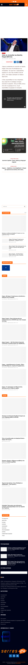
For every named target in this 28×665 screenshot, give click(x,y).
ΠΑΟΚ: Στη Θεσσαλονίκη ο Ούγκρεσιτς (9, 581)
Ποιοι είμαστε (3, 618)
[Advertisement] (14, 24)
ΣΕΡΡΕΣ (3, 531)
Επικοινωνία (3, 624)
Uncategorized (5, 518)
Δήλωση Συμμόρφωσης (5, 622)
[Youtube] (14, 655)
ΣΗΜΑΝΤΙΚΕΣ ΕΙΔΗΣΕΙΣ (7, 533)
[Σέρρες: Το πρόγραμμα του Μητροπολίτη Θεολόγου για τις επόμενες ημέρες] (14, 377)
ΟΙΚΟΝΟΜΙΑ (4, 526)
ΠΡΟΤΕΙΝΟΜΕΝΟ (5, 529)
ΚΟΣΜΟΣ (3, 53)
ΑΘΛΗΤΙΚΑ (4, 520)
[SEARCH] (24, 206)
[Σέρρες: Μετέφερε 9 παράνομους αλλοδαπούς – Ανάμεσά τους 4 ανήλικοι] (5, 241)
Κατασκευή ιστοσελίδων (21, 662)
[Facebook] (10, 655)
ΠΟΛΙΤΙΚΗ (4, 528)
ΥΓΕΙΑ (3, 535)
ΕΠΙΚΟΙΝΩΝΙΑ (18, 663)
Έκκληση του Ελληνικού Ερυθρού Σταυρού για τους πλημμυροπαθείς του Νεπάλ (13, 234)
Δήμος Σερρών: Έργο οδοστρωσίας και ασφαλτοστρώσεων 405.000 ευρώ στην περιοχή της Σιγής (14, 320)
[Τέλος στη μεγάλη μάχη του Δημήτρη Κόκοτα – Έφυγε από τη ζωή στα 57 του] (14, 428)
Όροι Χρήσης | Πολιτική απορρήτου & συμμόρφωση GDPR (13, 620)
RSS (3, 577)
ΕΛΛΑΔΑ (3, 522)
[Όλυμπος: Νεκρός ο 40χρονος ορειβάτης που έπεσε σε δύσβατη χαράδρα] (14, 451)
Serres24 (6, 58)
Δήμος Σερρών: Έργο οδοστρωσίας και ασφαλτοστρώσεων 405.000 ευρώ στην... (17, 247)
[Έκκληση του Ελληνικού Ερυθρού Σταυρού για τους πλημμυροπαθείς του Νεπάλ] (14, 223)
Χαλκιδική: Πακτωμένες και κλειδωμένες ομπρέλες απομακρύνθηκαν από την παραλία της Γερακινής (13, 507)
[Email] (17, 655)
